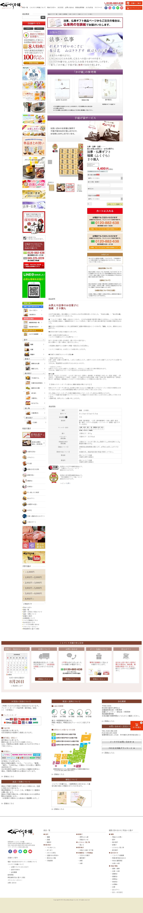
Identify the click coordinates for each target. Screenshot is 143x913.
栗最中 (49, 842)
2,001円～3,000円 (33, 582)
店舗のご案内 (27, 616)
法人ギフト (31, 498)
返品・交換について (29, 614)
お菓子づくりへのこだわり (20, 867)
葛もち (82, 845)
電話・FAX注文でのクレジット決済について (22, 862)
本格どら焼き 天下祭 (86, 850)
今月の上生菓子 (85, 855)
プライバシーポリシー (30, 626)
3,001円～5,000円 (33, 587)
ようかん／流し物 (84, 842)
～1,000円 (29, 571)
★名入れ (91, 189)
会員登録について (29, 618)
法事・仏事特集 (63, 14)
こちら (121, 716)
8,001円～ (29, 598)
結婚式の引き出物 (33, 469)
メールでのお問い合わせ (31, 624)
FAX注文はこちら (29, 622)
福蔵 (48, 837)
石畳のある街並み (53, 855)
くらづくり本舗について (38, 7)
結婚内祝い (31, 475)
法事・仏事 (116, 871)
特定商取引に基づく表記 (31, 629)
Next (80, 162)
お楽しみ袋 (116, 863)
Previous (50, 162)
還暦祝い (30, 481)
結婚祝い (115, 874)
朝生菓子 (81, 847)
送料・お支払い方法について (32, 611)
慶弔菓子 (82, 858)
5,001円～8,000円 (33, 593)
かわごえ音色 (51, 853)
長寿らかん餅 (84, 837)
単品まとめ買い (117, 837)
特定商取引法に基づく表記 (16, 877)
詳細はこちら (43, 679)
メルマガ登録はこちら (30, 620)
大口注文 (60, 7)
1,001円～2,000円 (33, 577)
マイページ (98, 7)
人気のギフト (31, 522)
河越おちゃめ (84, 840)
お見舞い (115, 884)
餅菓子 (80, 834)
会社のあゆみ (15, 869)
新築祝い (115, 876)
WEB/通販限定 (117, 861)
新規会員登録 (79, 7)
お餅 (81, 863)
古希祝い (30, 486)
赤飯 (81, 861)
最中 (46, 834)
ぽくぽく (50, 850)
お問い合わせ (69, 7)
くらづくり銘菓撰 (118, 855)
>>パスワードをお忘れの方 (34, 31)
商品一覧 (25, 7)
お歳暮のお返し (32, 504)
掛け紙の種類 (93, 175)
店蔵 (48, 840)
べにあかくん (51, 847)
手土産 (29, 463)
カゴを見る (89, 7)
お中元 (29, 510)
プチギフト (31, 457)
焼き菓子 (48, 845)
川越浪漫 (50, 861)
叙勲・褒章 (116, 868)
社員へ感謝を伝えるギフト (36, 516)
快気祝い (115, 882)
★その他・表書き (93, 182)
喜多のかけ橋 (51, 858)
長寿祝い (115, 879)
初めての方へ (51, 7)
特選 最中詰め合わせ (119, 858)
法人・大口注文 (117, 892)
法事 (113, 887)
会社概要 (14, 872)
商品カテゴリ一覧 (52, 14)
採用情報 (11, 875)
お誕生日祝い (31, 452)
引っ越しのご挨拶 (33, 492)
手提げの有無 (93, 195)
